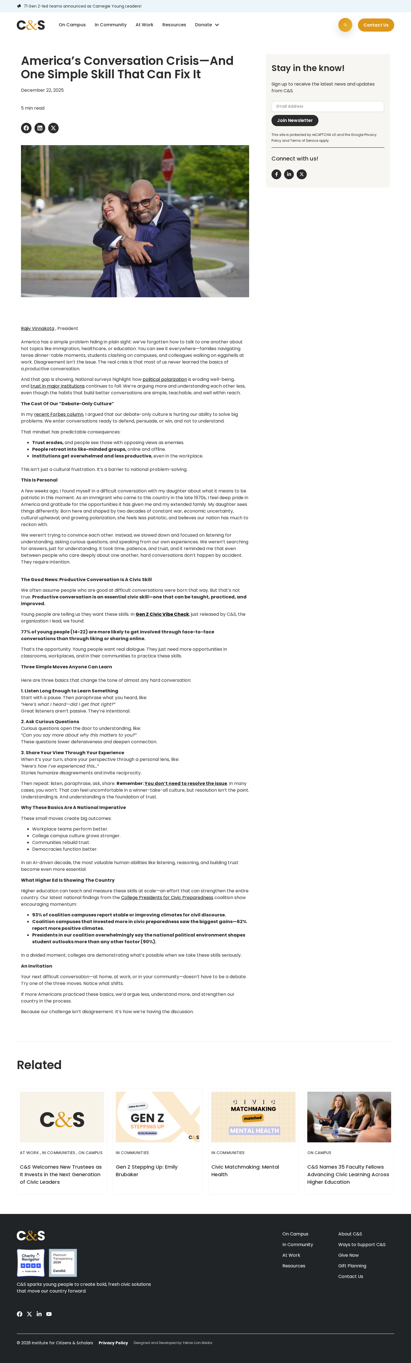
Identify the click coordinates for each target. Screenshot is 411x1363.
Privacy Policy (113, 1343)
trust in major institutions (57, 386)
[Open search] (345, 25)
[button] (26, 128)
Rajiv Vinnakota (37, 328)
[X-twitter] (29, 1314)
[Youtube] (49, 1314)
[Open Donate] (217, 25)
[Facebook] (19, 1314)
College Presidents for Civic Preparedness (167, 897)
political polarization (165, 379)
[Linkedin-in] (39, 1314)
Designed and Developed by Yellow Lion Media (173, 1342)
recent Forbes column (58, 414)
